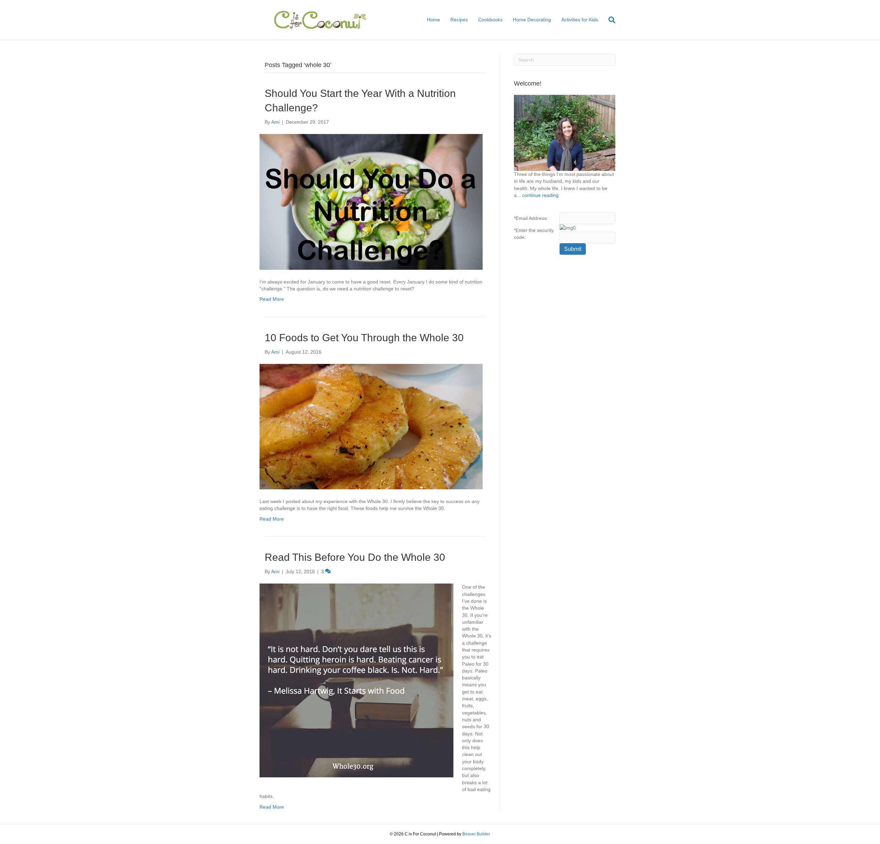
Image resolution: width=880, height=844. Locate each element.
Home (433, 19)
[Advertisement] (564, 371)
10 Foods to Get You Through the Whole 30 (364, 337)
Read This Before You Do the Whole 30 (355, 557)
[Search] (609, 20)
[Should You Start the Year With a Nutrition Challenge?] (371, 201)
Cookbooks (490, 19)
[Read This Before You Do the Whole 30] (356, 680)
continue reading (540, 195)
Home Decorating (532, 19)
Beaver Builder (476, 834)
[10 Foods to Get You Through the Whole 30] (371, 426)
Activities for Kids (579, 19)
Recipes (459, 19)
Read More (272, 299)
